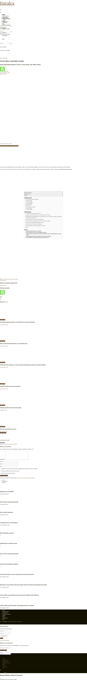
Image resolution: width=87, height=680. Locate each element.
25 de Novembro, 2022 (5, 72)
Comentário (2, 459)
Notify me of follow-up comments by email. (10, 471)
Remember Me (4, 636)
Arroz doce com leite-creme (12, 279)
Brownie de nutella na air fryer (8, 429)
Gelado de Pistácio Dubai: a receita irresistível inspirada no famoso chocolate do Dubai (22, 365)
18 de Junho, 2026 (4, 367)
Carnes (3, 14)
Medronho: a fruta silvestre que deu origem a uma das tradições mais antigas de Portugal (23, 584)
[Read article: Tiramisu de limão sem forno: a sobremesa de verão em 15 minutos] (43, 311)
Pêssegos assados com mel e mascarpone (10, 407)
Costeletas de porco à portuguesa (9, 522)
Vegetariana (4, 35)
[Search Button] (11, 26)
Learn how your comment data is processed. (25, 478)
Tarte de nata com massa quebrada (9, 502)
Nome (1, 461)
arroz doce (4, 279)
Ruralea (1, 30)
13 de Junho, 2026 (4, 388)
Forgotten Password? (4, 640)
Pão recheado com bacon (6, 512)
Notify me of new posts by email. (8, 473)
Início (1, 58)
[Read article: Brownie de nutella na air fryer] (43, 418)
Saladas (4, 20)
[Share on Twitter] (18, 145)
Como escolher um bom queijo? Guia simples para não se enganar (17, 605)
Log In (1, 652)
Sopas (3, 21)
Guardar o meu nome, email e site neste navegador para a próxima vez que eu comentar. (19, 468)
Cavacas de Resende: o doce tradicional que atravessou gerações (17, 574)
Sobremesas (5, 21)
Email (1, 464)
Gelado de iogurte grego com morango (10, 386)
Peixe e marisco (5, 16)
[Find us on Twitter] (0, 10)
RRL (7, 71)
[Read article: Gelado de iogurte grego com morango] (43, 375)
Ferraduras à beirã (5, 440)
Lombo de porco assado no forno (8, 543)
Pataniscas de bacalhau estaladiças (9, 564)
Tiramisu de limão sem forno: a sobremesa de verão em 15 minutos (17, 322)
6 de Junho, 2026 (3, 410)
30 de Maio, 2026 (4, 431)
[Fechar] (0, 678)
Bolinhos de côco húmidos (7, 491)
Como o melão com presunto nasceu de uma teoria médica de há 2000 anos (19, 595)
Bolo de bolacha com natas (7, 533)
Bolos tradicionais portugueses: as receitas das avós (13, 343)
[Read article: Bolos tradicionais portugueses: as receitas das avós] (43, 332)
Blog (3, 39)
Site (1, 466)
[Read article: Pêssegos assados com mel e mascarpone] (43, 397)
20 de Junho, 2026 (4, 346)
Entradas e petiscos (6, 25)
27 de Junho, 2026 (4, 324)
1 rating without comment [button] (11, 444)
